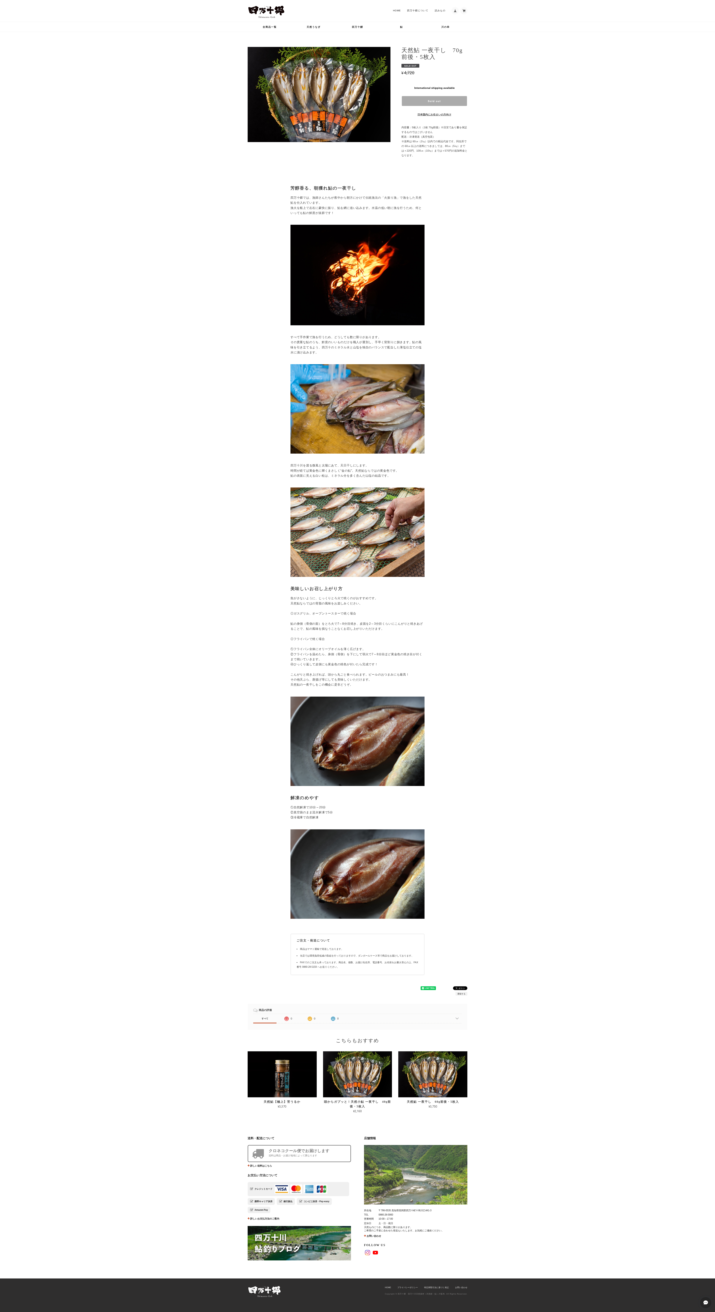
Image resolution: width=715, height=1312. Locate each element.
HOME (397, 10)
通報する (461, 994)
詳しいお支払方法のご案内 (264, 1218)
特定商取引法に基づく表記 (436, 1287)
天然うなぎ (314, 27)
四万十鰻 (357, 27)
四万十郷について (417, 10)
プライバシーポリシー (407, 1287)
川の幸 (445, 27)
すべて (265, 1018)
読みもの (440, 10)
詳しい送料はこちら (261, 1165)
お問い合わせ (374, 1236)
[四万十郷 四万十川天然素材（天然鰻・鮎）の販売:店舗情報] (415, 1175)
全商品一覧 (270, 27)
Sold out (434, 101)
